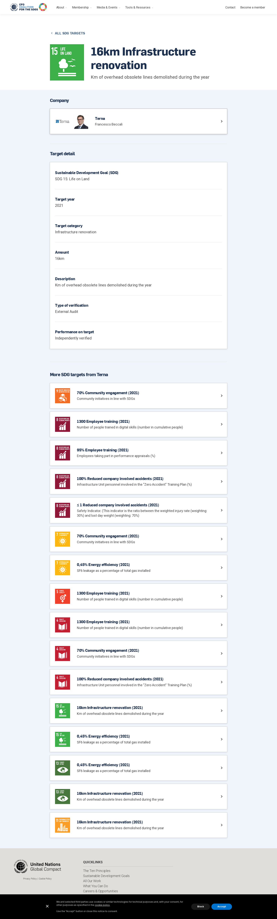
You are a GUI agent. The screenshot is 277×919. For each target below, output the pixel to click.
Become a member (252, 7)
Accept (221, 906)
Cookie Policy (45, 878)
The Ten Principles (96, 871)
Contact (230, 7)
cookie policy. (102, 905)
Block (200, 906)
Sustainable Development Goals (106, 876)
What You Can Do (95, 886)
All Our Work (92, 881)
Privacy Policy (30, 878)
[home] (28, 7)
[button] (62, 7)
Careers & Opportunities (100, 891)
